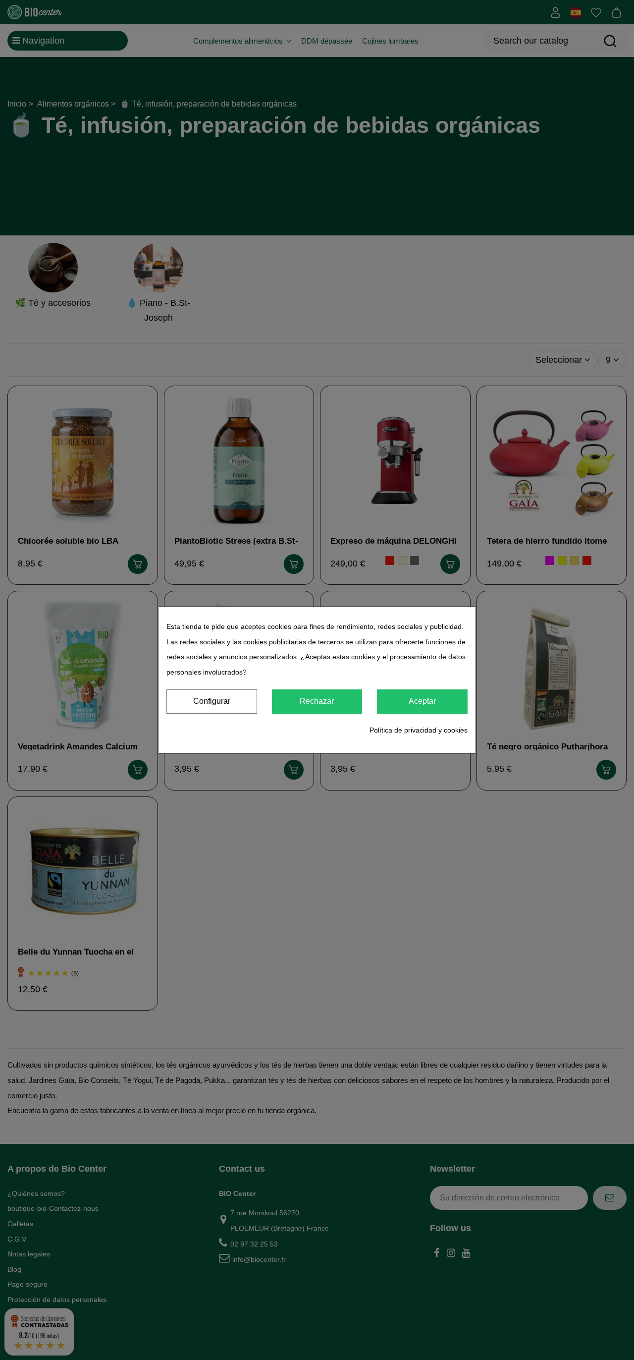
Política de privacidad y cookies (419, 730)
